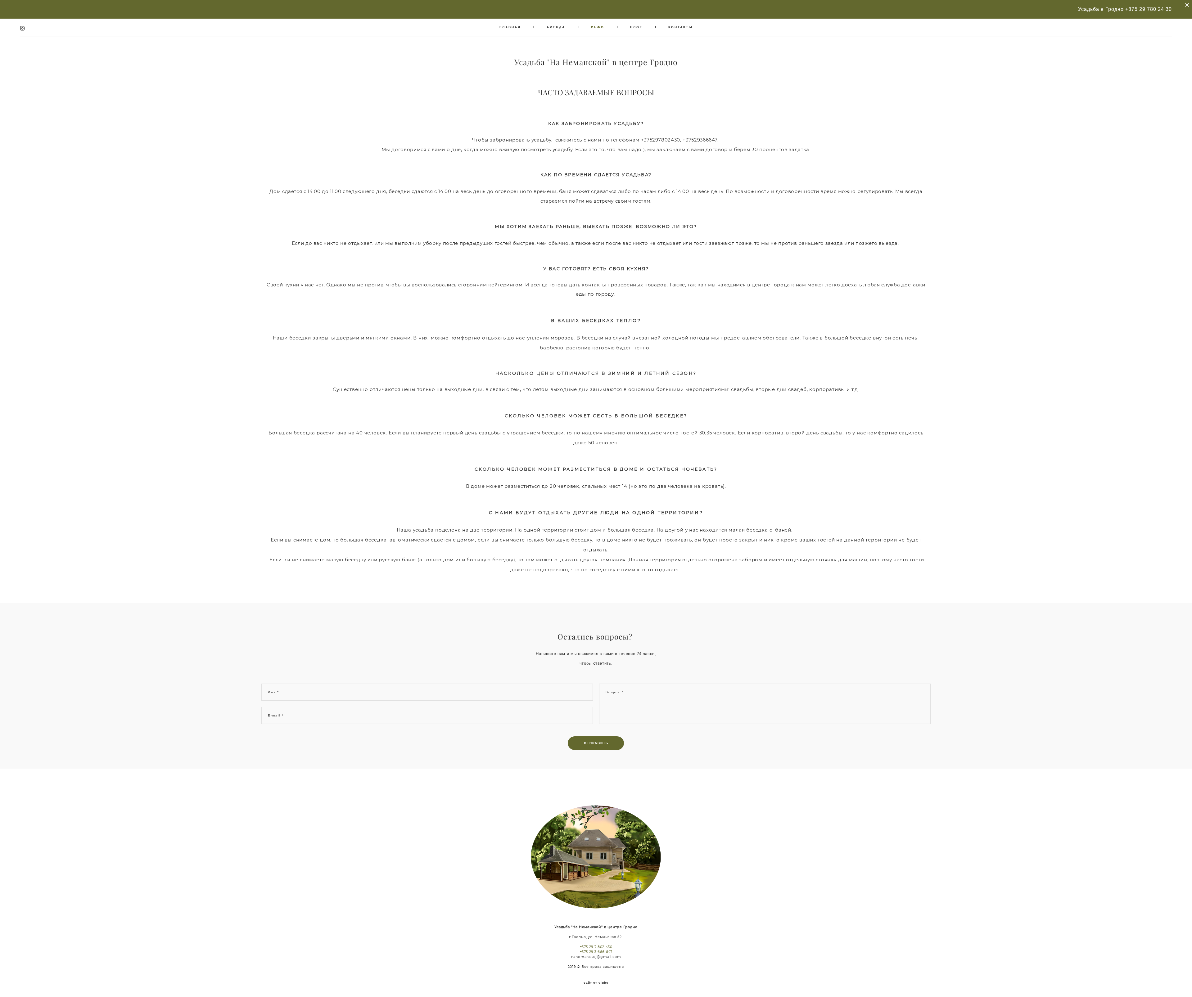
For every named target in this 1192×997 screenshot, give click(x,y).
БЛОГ (636, 27)
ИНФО (597, 27)
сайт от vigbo (596, 982)
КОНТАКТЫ (680, 27)
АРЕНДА (556, 27)
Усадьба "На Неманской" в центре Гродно (596, 62)
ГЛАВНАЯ (510, 27)
